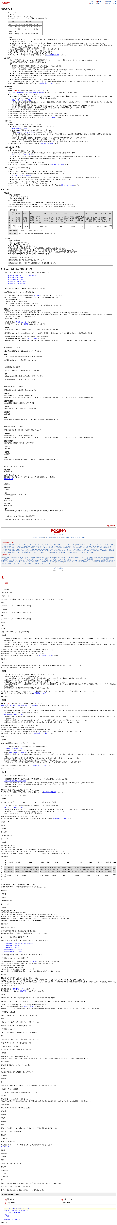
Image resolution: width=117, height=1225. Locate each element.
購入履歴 (36, 295)
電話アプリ (102, 562)
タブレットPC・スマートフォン (11, 547)
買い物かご (11, 1199)
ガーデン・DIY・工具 (54, 549)
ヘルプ (6, 1214)
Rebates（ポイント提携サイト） (43, 559)
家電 (52, 547)
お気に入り (67, 1199)
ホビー (81, 547)
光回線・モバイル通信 (27, 547)
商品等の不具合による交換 (17, 283)
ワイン (102, 546)
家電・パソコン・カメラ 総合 (20, 545)
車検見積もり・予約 (59, 557)
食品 (60, 546)
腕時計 (77, 545)
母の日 (49, 552)
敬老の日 (63, 552)
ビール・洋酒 (87, 546)
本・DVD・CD (26, 557)
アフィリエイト (98, 559)
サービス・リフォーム (89, 547)
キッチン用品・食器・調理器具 (31, 549)
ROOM (53, 562)
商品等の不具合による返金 (17, 281)
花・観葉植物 (44, 549)
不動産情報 (43, 562)
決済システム (36, 560)
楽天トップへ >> (58, 534)
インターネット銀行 (19, 562)
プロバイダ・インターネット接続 (73, 562)
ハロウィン (69, 552)
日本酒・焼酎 (95, 546)
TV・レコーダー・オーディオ (42, 547)
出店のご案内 (81, 537)
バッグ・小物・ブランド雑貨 (52, 545)
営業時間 (26, 324)
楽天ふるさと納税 (102, 550)
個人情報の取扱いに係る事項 (35, 92)
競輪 (91, 559)
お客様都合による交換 (15, 279)
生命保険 (111, 560)
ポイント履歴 (32, 338)
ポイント (110, 549)
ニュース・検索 (30, 562)
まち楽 (94, 550)
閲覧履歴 (11, 1203)
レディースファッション (35, 545)
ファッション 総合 (6, 545)
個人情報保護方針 (58, 568)
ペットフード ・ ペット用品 (68, 549)
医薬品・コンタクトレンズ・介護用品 (17, 546)
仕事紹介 (37, 562)
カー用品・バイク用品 (52, 546)
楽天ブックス (102, 549)
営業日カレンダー (22, 322)
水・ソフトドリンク (78, 546)
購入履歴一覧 (8, 479)
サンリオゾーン (88, 550)
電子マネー (29, 560)
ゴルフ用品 (92, 549)
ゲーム (71, 547)
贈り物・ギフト (44, 550)
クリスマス (80, 552)
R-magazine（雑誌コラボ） (32, 550)
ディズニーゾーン (78, 550)
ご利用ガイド (8, 1216)
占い (112, 562)
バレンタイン (35, 552)
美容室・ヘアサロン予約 (93, 557)
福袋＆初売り (27, 552)
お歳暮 (75, 552)
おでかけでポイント (69, 559)
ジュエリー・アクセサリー (68, 545)
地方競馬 (87, 559)
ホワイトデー (43, 552)
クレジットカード (21, 560)
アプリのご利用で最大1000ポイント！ (16, 1208)
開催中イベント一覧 (17, 552)
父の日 (53, 552)
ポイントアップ (68, 550)
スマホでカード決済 (46, 560)
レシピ (51, 557)
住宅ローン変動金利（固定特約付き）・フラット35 (80, 560)
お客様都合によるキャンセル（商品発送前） (22, 276)
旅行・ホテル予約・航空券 (14, 557)
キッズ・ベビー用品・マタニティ (101, 545)
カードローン (11, 560)
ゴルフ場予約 (45, 557)
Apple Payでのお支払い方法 (21, 128)
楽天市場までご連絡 (52, 55)
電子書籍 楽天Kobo (36, 557)
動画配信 (108, 562)
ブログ (49, 562)
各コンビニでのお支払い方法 (21, 175)
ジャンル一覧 (48, 537)
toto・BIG (4, 563)
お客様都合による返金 (15, 277)
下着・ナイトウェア (85, 545)
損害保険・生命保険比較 (101, 560)
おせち (86, 552)
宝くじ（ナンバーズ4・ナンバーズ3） (18, 563)
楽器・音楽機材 (64, 547)
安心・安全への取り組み (12, 1212)
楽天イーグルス (33, 563)
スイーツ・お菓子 (67, 546)
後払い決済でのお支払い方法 (21, 100)
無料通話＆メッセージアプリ (90, 562)
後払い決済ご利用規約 (15, 92)
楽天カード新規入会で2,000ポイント (16, 1210)
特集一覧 (41, 537)
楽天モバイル (59, 562)
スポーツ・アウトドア (83, 549)
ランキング (74, 537)
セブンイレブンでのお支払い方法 (23, 155)
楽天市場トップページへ (12, 1219)
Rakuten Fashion (80, 559)
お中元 (58, 552)
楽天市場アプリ (57, 537)
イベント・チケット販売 (72, 557)
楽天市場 (3, 557)
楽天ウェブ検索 (20, 550)
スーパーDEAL (66, 537)
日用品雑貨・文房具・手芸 (15, 549)
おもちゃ (75, 547)
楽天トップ (35, 537)
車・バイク (43, 546)
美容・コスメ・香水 (33, 546)
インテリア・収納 (101, 547)
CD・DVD (56, 547)
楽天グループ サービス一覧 (45, 563)
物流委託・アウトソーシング (11, 559)
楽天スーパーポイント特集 (27, 559)
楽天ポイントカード (58, 559)
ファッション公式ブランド (56, 550)
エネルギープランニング (59, 560)
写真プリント (82, 557)
